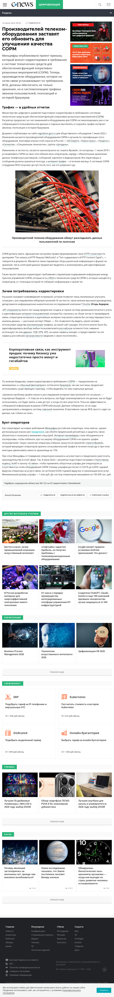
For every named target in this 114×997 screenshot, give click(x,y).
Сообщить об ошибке (19, 971)
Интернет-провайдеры (66, 435)
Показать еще (57, 672)
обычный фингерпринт (33, 385)
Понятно (104, 990)
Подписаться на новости (72, 495)
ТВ (32, 946)
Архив (8, 946)
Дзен (77, 950)
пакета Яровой (94, 442)
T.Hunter (86, 304)
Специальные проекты (42, 935)
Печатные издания (40, 950)
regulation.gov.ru (47, 133)
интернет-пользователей (35, 313)
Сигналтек (8, 144)
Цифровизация (49, 4)
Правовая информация (20, 975)
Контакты (61, 942)
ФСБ (51, 278)
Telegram (79, 946)
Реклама (61, 935)
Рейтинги (10, 938)
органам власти (34, 335)
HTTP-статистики (93, 253)
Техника (35, 942)
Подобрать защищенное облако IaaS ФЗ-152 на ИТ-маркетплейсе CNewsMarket (42, 483)
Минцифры (51, 428)
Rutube (78, 942)
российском (65, 328)
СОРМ (100, 116)
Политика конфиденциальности (24, 967)
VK (76, 935)
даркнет (27, 332)
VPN (41, 332)
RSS (11, 963)
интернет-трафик (57, 161)
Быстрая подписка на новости (24, 960)
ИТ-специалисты (12, 309)
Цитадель (62, 144)
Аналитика (11, 935)
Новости (9, 931)
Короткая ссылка (100, 495)
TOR (35, 332)
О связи (33, 463)
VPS (46, 332)
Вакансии (61, 938)
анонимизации (35, 324)
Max (77, 931)
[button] (100, 5)
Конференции (38, 931)
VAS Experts (73, 140)
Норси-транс (88, 140)
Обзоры (9, 942)
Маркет (35, 938)
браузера (65, 385)
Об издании (62, 931)
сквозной (47, 409)
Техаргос (103, 140)
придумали (37, 431)
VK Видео (79, 938)
